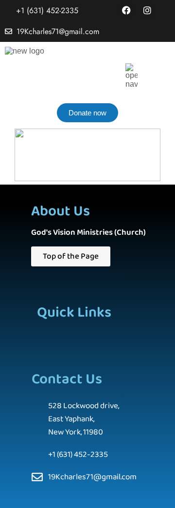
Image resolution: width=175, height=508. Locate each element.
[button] (75, 337)
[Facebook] (126, 10)
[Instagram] (147, 10)
